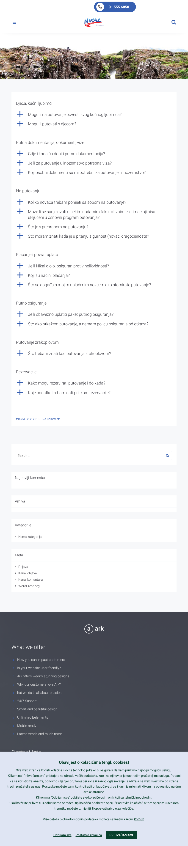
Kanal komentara (30, 579)
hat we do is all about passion (39, 693)
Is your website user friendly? (39, 668)
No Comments (51, 419)
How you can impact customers (41, 660)
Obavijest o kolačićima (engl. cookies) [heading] (94, 762)
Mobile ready (26, 726)
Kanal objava (27, 573)
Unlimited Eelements (32, 717)
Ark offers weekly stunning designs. (43, 676)
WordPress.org (29, 586)
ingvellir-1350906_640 (29, 67)
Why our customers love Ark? (39, 684)
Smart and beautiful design (37, 709)
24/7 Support (27, 701)
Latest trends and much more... (41, 734)
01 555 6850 (119, 7)
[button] (94, 114)
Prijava (23, 567)
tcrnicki (20, 419)
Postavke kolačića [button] (89, 835)
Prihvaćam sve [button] (121, 835)
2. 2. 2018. (34, 419)
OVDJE (139, 819)
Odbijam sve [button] (62, 835)
